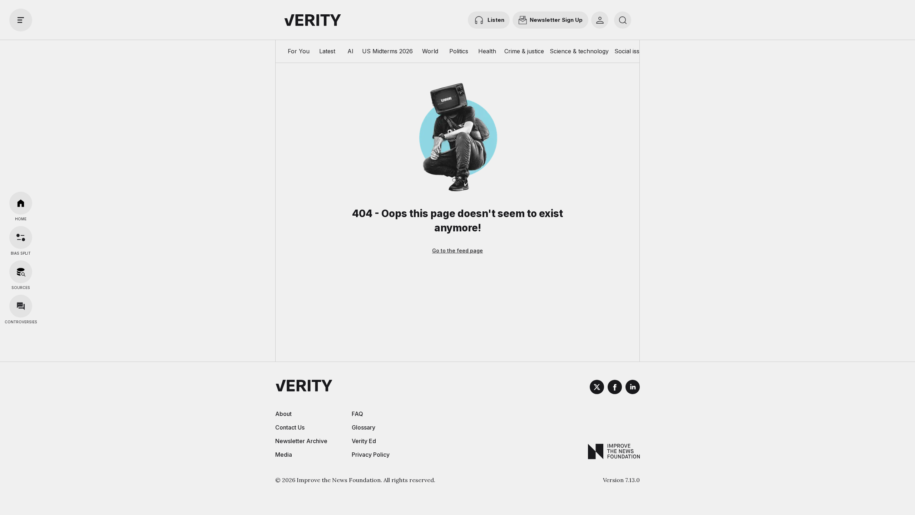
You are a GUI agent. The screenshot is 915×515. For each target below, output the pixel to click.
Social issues (631, 51)
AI (350, 51)
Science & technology (579, 51)
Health (487, 51)
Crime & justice (524, 51)
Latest (327, 51)
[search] (622, 20)
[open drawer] (20, 20)
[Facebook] (615, 388)
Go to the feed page (457, 250)
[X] (597, 388)
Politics (458, 51)
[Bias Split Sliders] (20, 237)
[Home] (20, 203)
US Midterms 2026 (387, 51)
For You (299, 51)
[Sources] (20, 271)
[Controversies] (20, 306)
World (430, 51)
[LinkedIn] (632, 388)
